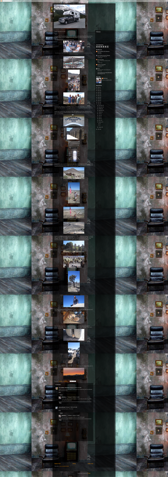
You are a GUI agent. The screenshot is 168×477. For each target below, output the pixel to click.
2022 (99, 93)
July (99, 113)
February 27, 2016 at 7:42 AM (73, 415)
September (101, 110)
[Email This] (70, 381)
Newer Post (57, 463)
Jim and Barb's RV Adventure (103, 51)
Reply (60, 392)
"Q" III (99, 123)
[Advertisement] (73, 452)
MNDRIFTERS (67, 8)
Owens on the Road (101, 64)
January (100, 127)
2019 (99, 98)
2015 (99, 129)
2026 (99, 87)
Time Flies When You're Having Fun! (104, 69)
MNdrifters (64, 397)
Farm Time (99, 52)
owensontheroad (62, 407)
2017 (99, 102)
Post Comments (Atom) (64, 466)
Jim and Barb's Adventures (64, 387)
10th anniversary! (101, 65)
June (100, 115)
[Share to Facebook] (74, 381)
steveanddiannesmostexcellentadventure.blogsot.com (105, 73)
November (101, 107)
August (100, 112)
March (100, 120)
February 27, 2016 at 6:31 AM (71, 407)
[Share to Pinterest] (75, 381)
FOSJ (99, 68)
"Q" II (99, 125)
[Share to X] (73, 381)
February (100, 121)
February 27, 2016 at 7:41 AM (73, 397)
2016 (99, 103)
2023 (99, 92)
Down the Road (101, 59)
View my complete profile (107, 80)
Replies (61, 394)
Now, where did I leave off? (102, 56)
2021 (99, 95)
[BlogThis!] (71, 381)
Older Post (90, 463)
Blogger (89, 473)
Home (74, 463)
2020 (99, 97)
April (100, 118)
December (101, 105)
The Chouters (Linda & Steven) (104, 55)
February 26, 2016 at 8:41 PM (75, 387)
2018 (99, 100)
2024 (99, 90)
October (100, 108)
